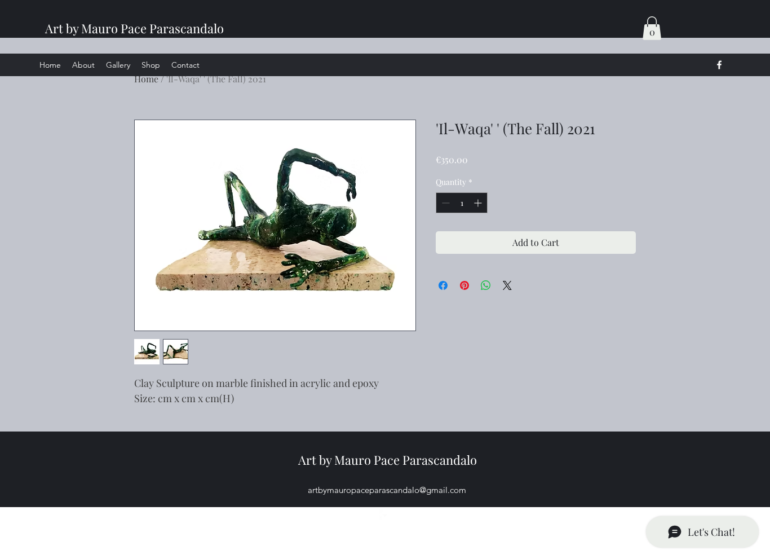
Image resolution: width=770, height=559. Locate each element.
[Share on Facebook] (443, 285)
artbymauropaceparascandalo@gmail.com (387, 490)
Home (146, 79)
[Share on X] (507, 285)
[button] (652, 28)
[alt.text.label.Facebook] (719, 65)
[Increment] (479, 203)
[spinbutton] (462, 203)
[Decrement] (444, 203)
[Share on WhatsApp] (486, 285)
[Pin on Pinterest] (464, 285)
